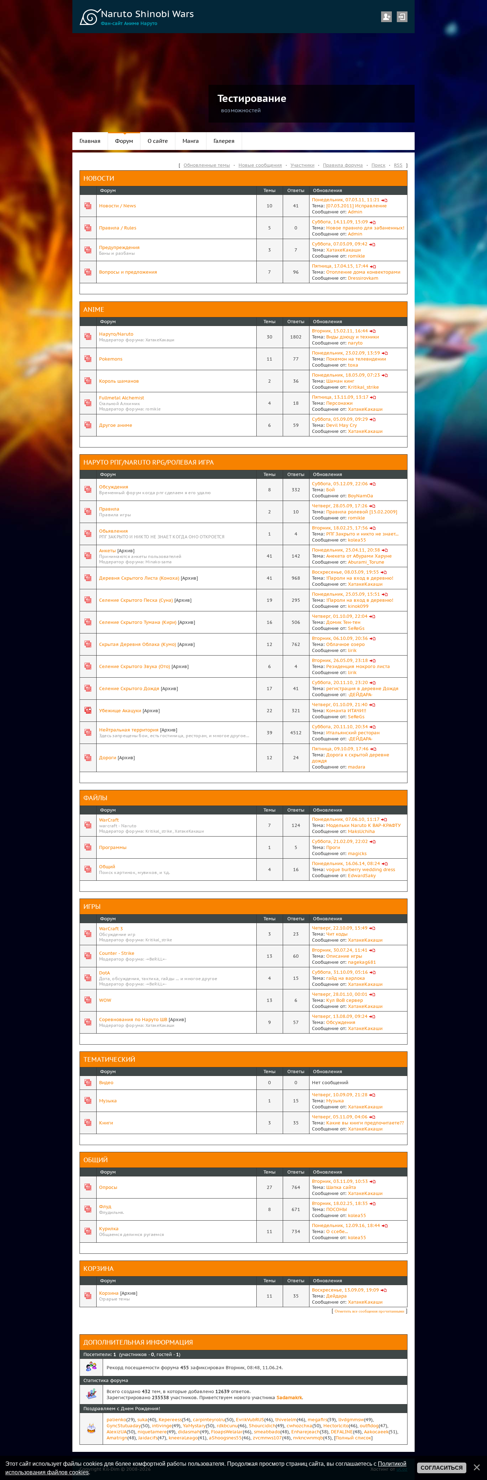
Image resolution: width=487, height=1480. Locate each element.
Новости (98, 178)
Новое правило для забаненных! (365, 228)
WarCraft (109, 820)
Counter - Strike (116, 953)
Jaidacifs (148, 1438)
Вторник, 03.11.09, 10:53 (340, 1181)
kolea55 (357, 540)
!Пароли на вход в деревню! (359, 578)
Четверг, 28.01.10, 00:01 (340, 994)
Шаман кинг (340, 381)
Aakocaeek (376, 1432)
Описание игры (344, 956)
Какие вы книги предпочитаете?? (365, 1123)
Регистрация (386, 16)
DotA (104, 973)
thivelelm (286, 1420)
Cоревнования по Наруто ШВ (133, 1019)
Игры (92, 906)
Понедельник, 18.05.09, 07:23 (346, 375)
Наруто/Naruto (116, 334)
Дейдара (336, 1296)
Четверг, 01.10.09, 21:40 (340, 705)
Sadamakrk (289, 1397)
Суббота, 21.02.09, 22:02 (340, 841)
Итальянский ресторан (353, 733)
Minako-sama (158, 561)
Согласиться (442, 1468)
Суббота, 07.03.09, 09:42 (340, 244)
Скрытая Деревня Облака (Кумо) (137, 644)
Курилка (109, 1229)
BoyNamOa (360, 496)
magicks (357, 853)
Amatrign (117, 1438)
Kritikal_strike (363, 387)
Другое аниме (115, 425)
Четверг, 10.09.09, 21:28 (340, 1095)
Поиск (378, 165)
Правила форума (343, 165)
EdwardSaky (362, 876)
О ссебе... (337, 1231)
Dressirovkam (363, 278)
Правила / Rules (117, 228)
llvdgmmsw (351, 1420)
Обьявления (113, 531)
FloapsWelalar (227, 1432)
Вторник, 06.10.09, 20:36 (340, 638)
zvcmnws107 (267, 1438)
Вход (402, 16)
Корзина (98, 1268)
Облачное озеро (345, 644)
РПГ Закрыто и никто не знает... (362, 534)
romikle (356, 256)
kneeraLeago (183, 1438)
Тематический (109, 1059)
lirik (352, 650)
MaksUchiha (361, 831)
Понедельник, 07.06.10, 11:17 (345, 819)
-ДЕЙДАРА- (360, 695)
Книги (106, 1123)
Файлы (95, 798)
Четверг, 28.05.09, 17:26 (340, 506)
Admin (355, 212)
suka (142, 1420)
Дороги (107, 758)
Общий (107, 867)
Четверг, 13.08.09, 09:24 (340, 1016)
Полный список (353, 1438)
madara (356, 767)
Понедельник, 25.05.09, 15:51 (346, 594)
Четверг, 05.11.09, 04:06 (340, 1117)
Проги (333, 847)
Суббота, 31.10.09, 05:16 (340, 972)
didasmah (189, 1432)
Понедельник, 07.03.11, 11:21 (346, 200)
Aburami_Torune (366, 562)
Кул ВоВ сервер (344, 1000)
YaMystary (194, 1426)
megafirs (317, 1420)
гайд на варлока (345, 978)
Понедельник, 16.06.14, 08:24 (346, 863)
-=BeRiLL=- (155, 959)
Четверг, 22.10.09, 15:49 (340, 928)
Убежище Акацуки (120, 711)
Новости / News (117, 206)
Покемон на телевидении (356, 359)
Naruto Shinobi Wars (147, 13)
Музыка (108, 1101)
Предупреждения (119, 247)
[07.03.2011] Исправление (356, 206)
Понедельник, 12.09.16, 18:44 (346, 1225)
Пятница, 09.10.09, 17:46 (340, 749)
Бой (330, 490)
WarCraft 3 (111, 929)
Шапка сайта (341, 1187)
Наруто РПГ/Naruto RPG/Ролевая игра (148, 462)
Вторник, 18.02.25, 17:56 (340, 528)
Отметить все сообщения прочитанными (369, 1311)
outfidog (369, 1426)
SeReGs (356, 628)
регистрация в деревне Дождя (362, 688)
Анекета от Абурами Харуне (359, 556)
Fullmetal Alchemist (121, 398)
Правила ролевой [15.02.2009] (361, 512)
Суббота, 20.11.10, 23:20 (340, 682)
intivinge (162, 1426)
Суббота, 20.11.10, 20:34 (340, 727)
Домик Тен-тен (343, 622)
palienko (116, 1420)
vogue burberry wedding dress (360, 869)
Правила (109, 509)
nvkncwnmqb (308, 1438)
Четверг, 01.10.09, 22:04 (340, 616)
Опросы (108, 1187)
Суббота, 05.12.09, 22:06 (340, 484)
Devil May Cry (341, 425)
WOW (105, 1000)
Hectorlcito (336, 1426)
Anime (93, 309)
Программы (113, 847)
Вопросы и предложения (128, 272)
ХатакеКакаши (343, 250)
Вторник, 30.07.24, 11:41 (340, 950)
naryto (355, 343)
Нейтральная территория (129, 730)
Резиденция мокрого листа (358, 666)
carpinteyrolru (209, 1420)
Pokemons (110, 359)
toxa (353, 365)
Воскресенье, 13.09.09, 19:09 (345, 1290)
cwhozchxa (299, 1426)
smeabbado (267, 1432)
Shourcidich (262, 1426)
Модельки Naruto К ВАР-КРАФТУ (363, 825)
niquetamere (152, 1432)
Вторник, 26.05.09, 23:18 (340, 660)
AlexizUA (117, 1432)
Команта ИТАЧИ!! (346, 711)
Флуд (105, 1207)
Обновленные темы (207, 165)
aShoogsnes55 (225, 1438)
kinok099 (358, 606)
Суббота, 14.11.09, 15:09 (340, 222)
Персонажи (339, 403)
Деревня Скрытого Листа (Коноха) (139, 578)
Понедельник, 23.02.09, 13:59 (346, 353)
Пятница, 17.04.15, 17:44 (340, 266)
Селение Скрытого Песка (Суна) (136, 600)
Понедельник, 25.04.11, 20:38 (346, 550)
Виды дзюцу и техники (352, 337)
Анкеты (107, 551)
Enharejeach (305, 1432)
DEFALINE (342, 1432)
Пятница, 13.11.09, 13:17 (340, 397)
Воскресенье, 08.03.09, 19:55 (345, 572)
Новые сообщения (260, 165)
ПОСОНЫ (336, 1209)
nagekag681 (362, 962)
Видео (106, 1083)
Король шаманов (119, 381)
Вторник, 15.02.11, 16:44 (340, 331)
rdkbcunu (227, 1426)
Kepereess (170, 1420)
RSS (398, 165)
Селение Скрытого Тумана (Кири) (137, 622)
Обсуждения (113, 487)
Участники (302, 165)
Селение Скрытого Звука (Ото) (134, 666)
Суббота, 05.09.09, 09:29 (340, 419)
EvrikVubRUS (250, 1420)
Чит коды (337, 934)
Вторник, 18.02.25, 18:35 (340, 1203)
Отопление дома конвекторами (363, 272)
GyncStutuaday (124, 1426)
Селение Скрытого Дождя (129, 688)
